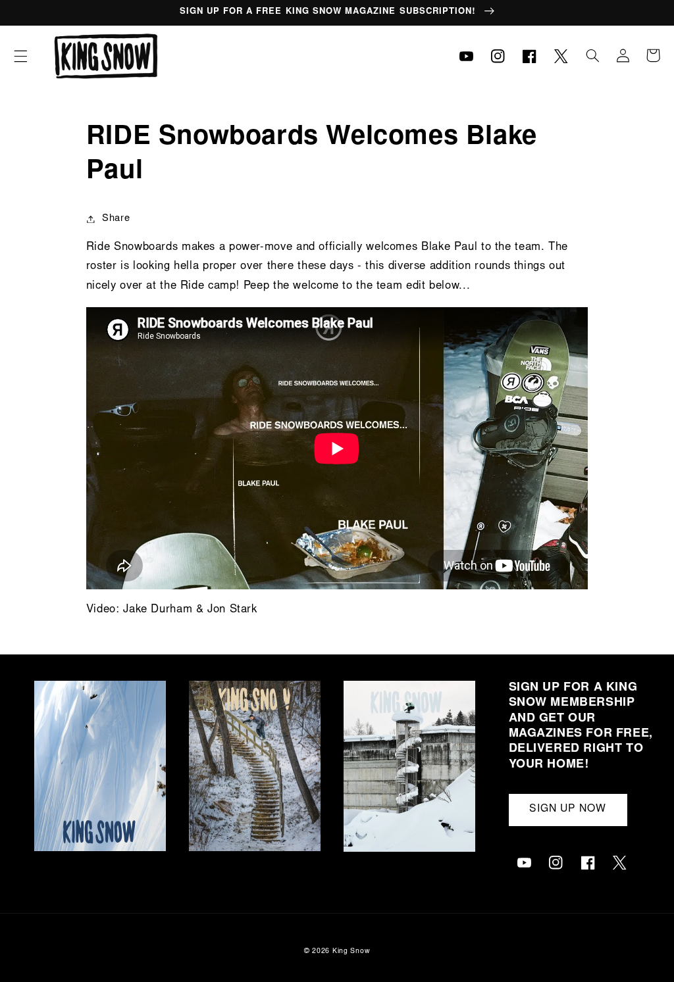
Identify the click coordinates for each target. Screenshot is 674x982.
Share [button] (116, 219)
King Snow (351, 951)
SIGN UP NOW (568, 809)
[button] (20, 56)
